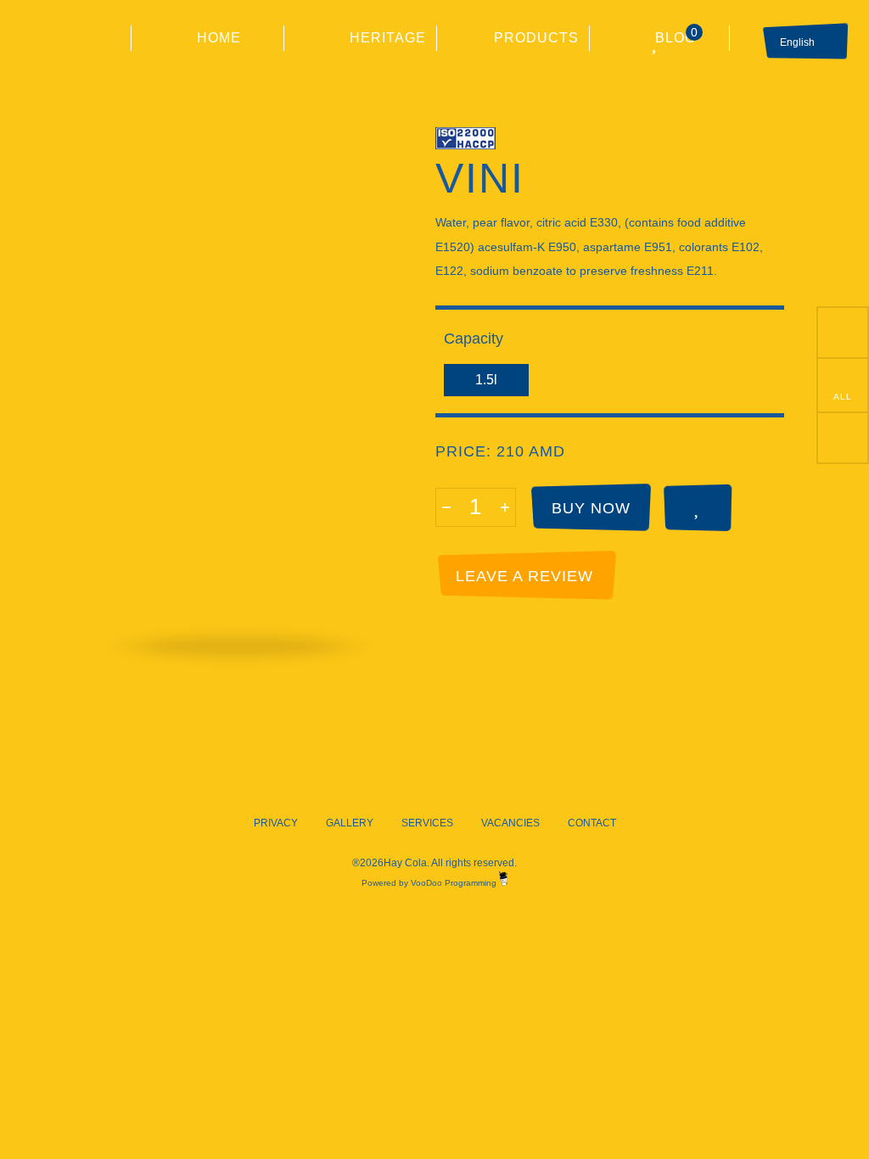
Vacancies (510, 823)
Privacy (276, 823)
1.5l (486, 379)
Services (427, 823)
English (797, 42)
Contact (592, 823)
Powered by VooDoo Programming (430, 882)
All (842, 396)
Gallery (349, 823)
